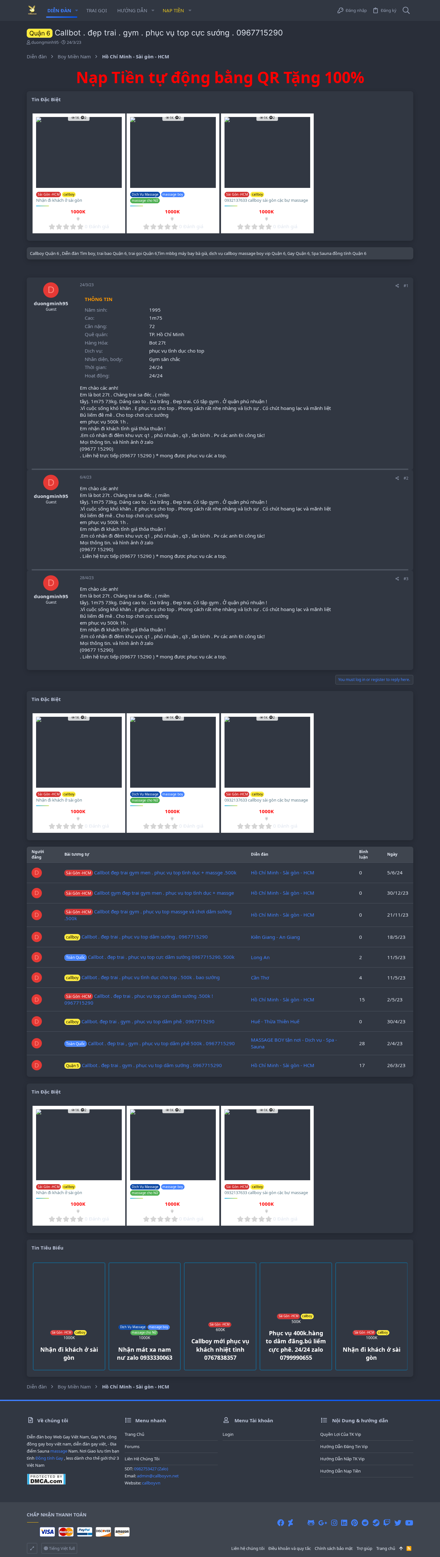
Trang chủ (134, 1434)
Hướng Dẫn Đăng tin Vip (344, 1446)
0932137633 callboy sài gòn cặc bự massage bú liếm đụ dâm (266, 203)
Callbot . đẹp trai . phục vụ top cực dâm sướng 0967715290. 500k (150, 957)
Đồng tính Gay (49, 1458)
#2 (406, 478)
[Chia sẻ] (397, 286)
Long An (260, 957)
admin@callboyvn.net (158, 1476)
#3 (406, 578)
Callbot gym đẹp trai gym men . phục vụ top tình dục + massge (150, 893)
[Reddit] (365, 1522)
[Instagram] (334, 1522)
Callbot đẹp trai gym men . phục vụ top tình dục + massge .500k (151, 872)
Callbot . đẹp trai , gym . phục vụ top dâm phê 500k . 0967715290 (150, 1043)
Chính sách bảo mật (334, 1548)
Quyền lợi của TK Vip (340, 1434)
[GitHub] (311, 1522)
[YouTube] (409, 1522)
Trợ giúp (364, 1548)
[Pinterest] (354, 1522)
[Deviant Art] (290, 1522)
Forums (132, 1446)
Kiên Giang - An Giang (275, 937)
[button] (76, 10)
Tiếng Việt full (61, 1548)
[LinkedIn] (344, 1522)
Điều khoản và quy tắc (289, 1548)
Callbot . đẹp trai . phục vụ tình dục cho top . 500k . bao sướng (143, 977)
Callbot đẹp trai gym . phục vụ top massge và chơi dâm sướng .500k (148, 914)
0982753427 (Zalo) (151, 1469)
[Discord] (300, 1522)
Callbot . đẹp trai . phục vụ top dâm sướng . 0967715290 (137, 936)
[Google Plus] (322, 1522)
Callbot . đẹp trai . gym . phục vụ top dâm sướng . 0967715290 (144, 1065)
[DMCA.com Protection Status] (46, 1483)
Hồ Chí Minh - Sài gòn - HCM (282, 872)
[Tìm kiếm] (406, 10)
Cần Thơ (260, 977)
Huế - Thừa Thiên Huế (275, 1021)
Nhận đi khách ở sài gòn (59, 200)
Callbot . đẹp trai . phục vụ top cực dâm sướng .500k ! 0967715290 (138, 999)
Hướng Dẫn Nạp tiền (340, 1471)
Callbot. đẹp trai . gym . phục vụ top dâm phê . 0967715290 (140, 1021)
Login (228, 1434)
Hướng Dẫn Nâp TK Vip (342, 1459)
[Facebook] (280, 1522)
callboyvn (151, 1483)
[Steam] (376, 1522)
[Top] (401, 1548)
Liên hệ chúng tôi (142, 1459)
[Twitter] (397, 1522)
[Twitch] (386, 1522)
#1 (406, 285)
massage (58, 1451)
